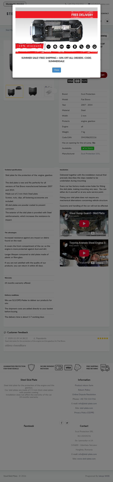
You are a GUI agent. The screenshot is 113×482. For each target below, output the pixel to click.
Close (56, 70)
